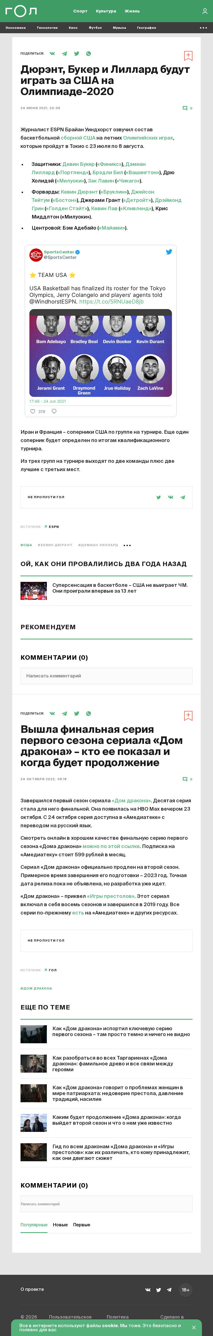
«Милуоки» (70, 181)
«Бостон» (64, 200)
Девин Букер (78, 164)
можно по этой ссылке (111, 846)
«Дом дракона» (131, 800)
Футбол (95, 27)
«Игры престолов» (111, 896)
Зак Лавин (101, 181)
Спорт (80, 11)
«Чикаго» (128, 181)
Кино (73, 27)
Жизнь (132, 11)
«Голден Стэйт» (66, 208)
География (146, 27)
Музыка (119, 27)
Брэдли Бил (107, 172)
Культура (106, 11)
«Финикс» (109, 164)
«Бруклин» (113, 192)
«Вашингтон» (142, 172)
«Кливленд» (136, 208)
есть (78, 913)
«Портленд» (73, 172)
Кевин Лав (105, 208)
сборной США (78, 138)
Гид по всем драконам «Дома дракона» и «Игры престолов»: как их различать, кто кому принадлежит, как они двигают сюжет (121, 1152)
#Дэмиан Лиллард (98, 545)
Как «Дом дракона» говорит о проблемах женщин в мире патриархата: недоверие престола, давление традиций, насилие (117, 1093)
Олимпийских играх (148, 138)
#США (26, 545)
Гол (53, 970)
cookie (110, 1326)
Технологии (47, 27)
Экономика (16, 27)
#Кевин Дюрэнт (55, 545)
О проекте (32, 1290)
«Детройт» (137, 200)
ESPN (54, 526)
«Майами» (112, 228)
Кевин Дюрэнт (80, 192)
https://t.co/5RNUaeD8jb (111, 301)
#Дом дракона (36, 988)
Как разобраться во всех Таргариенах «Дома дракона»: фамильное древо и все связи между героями (112, 1064)
